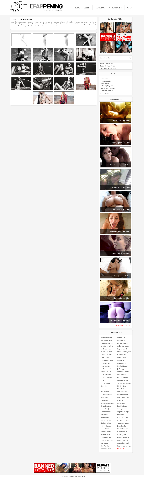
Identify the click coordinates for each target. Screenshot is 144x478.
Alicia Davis (105, 429)
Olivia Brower (105, 434)
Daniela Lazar (122, 406)
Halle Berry (105, 386)
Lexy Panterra (122, 392)
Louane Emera (122, 395)
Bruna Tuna (121, 363)
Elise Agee (104, 415)
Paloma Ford (122, 403)
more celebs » (122, 449)
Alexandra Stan (106, 420)
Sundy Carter (122, 432)
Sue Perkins (121, 355)
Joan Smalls (121, 426)
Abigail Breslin (122, 377)
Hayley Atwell (122, 349)
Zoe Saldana (105, 383)
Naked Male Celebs (107, 88)
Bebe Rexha (105, 357)
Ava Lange (104, 443)
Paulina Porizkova (107, 369)
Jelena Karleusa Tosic (108, 352)
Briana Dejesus (106, 426)
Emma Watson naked (125, 429)
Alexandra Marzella (108, 355)
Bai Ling (103, 380)
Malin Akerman (106, 337)
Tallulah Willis (106, 437)
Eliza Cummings (123, 420)
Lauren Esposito (106, 372)
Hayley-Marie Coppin (125, 446)
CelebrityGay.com (107, 86)
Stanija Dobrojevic (124, 352)
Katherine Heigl (123, 443)
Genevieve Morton (107, 403)
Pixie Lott (120, 400)
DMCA (129, 7)
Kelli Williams (105, 400)
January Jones (106, 389)
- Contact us (105, 93)
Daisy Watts (105, 366)
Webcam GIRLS (115, 7)
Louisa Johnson (122, 434)
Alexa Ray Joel (106, 409)
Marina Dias (121, 386)
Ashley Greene (122, 409)
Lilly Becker (105, 392)
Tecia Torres (105, 363)
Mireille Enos (122, 389)
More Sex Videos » (123, 325)
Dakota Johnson (123, 397)
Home (77, 7)
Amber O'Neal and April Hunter (128, 437)
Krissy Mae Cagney (107, 360)
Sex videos (99, 7)
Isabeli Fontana (123, 346)
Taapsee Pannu (123, 423)
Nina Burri (121, 337)
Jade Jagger (121, 369)
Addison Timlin (106, 377)
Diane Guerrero (106, 340)
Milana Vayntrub (107, 343)
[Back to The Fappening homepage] (36, 12)
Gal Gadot (104, 397)
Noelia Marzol (122, 366)
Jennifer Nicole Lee (107, 346)
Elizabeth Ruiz (106, 449)
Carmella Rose (122, 343)
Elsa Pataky (105, 446)
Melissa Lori (121, 340)
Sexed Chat (105, 83)
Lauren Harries (106, 432)
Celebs (87, 7)
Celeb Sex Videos (107, 90)
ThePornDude (106, 81)
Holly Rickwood (122, 380)
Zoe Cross (120, 360)
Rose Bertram (106, 375)
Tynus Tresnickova (124, 383)
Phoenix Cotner (123, 372)
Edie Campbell (122, 417)
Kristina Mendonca (107, 440)
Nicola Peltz (121, 375)
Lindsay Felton (106, 423)
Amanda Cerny (106, 412)
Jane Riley (120, 415)
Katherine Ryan (106, 395)
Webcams (104, 79)
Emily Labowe (106, 349)
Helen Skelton (106, 406)
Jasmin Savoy (105, 417)
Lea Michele (121, 357)
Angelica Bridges (123, 412)
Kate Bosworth (122, 440)
